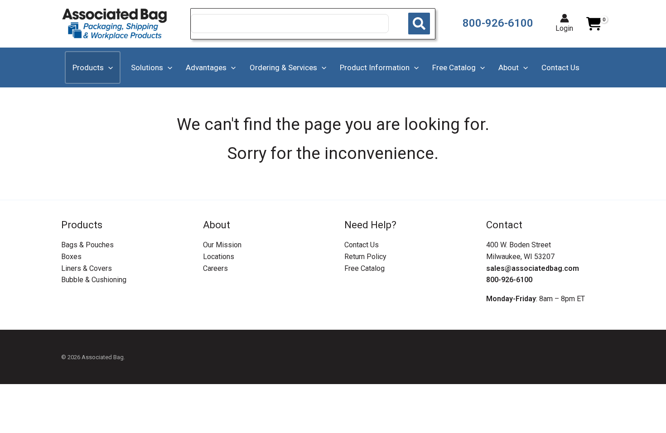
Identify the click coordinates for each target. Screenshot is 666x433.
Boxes (71, 256)
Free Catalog (364, 268)
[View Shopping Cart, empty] (593, 24)
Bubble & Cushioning (93, 279)
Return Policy (365, 256)
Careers (215, 268)
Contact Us (361, 245)
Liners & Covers (86, 268)
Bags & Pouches (87, 245)
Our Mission (222, 245)
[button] (108, 67)
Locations (218, 256)
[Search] (419, 23)
